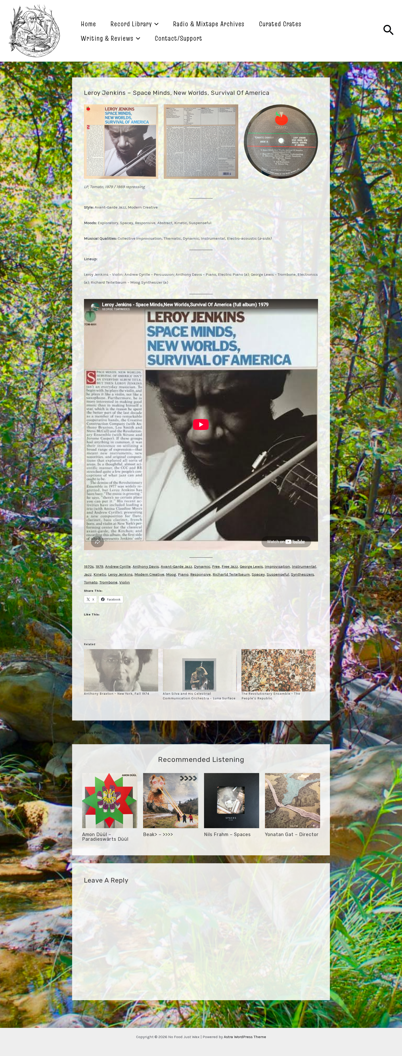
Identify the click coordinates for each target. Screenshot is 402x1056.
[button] (121, 141)
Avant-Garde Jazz (176, 566)
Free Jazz (230, 566)
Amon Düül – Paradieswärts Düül (105, 837)
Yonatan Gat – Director (292, 834)
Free (216, 566)
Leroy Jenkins (120, 574)
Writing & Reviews (107, 38)
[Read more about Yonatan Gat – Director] (292, 800)
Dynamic (202, 566)
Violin (124, 582)
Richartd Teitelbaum (231, 574)
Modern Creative (149, 574)
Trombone (108, 582)
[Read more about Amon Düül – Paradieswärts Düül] (109, 800)
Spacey (258, 574)
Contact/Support (178, 38)
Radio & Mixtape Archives (209, 24)
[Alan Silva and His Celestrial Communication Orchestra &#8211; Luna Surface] (200, 670)
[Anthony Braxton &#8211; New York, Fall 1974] (121, 670)
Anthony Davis (146, 566)
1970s (89, 566)
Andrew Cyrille (118, 566)
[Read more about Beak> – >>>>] (170, 800)
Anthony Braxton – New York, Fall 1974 (116, 694)
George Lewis (251, 566)
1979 (99, 566)
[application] (155, 24)
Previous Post (87, 732)
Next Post (318, 732)
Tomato (90, 582)
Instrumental (304, 566)
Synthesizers (302, 574)
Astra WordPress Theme (245, 1036)
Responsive (200, 574)
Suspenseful (278, 574)
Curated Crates (280, 24)
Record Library (131, 24)
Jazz (88, 574)
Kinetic (100, 574)
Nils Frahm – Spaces (227, 834)
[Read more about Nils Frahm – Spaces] (231, 800)
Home (88, 24)
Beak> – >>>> (158, 834)
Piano (183, 574)
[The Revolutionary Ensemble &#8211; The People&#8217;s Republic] (278, 670)
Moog (171, 574)
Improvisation (277, 566)
